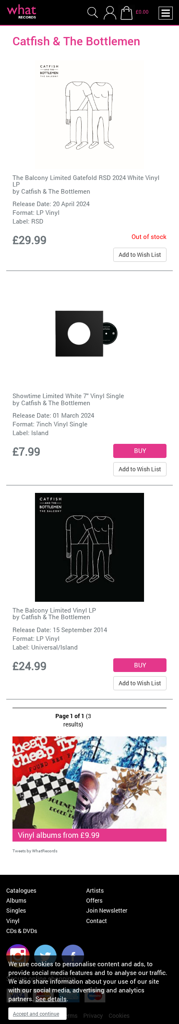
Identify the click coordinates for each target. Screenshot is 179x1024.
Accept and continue (36, 1013)
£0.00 (142, 11)
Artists (95, 890)
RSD (37, 221)
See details (51, 998)
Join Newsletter (106, 910)
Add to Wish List (140, 254)
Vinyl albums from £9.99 (58, 835)
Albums (16, 900)
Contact (96, 921)
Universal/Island (54, 647)
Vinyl (13, 921)
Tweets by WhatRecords (34, 851)
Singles (16, 910)
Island (40, 432)
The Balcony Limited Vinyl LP (54, 610)
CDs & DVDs (21, 931)
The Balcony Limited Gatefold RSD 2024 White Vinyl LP (85, 181)
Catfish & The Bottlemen (55, 191)
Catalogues (21, 890)
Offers (94, 900)
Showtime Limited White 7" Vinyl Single (68, 395)
